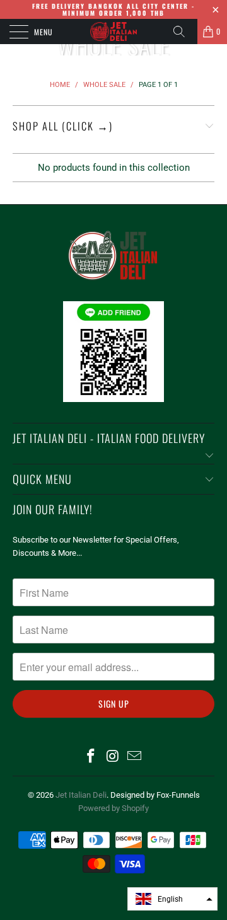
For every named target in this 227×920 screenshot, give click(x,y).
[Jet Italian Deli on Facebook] (90, 757)
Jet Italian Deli (81, 795)
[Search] (183, 31)
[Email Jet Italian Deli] (134, 757)
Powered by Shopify (113, 808)
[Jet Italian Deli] (113, 31)
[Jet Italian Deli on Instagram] (112, 757)
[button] (172, 899)
